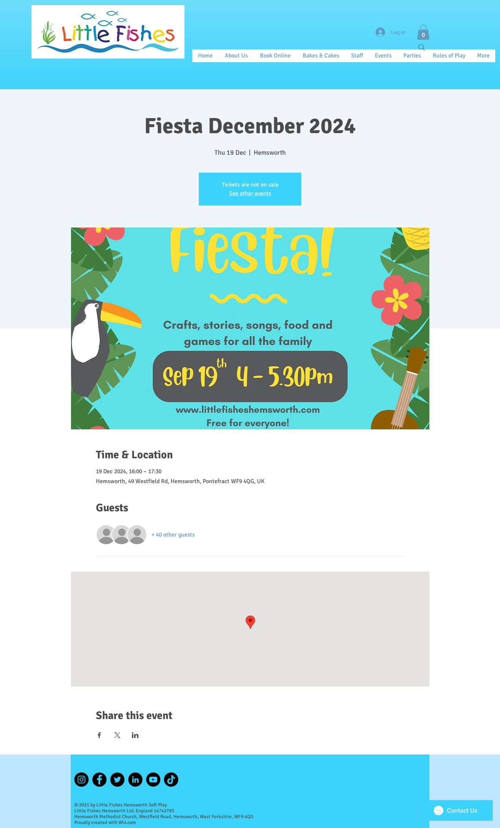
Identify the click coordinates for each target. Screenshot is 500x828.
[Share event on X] (117, 735)
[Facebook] (99, 779)
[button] (423, 32)
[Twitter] (117, 779)
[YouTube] (153, 779)
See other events (250, 193)
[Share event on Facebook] (99, 735)
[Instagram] (81, 779)
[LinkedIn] (135, 779)
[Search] (421, 47)
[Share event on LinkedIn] (135, 735)
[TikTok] (171, 779)
